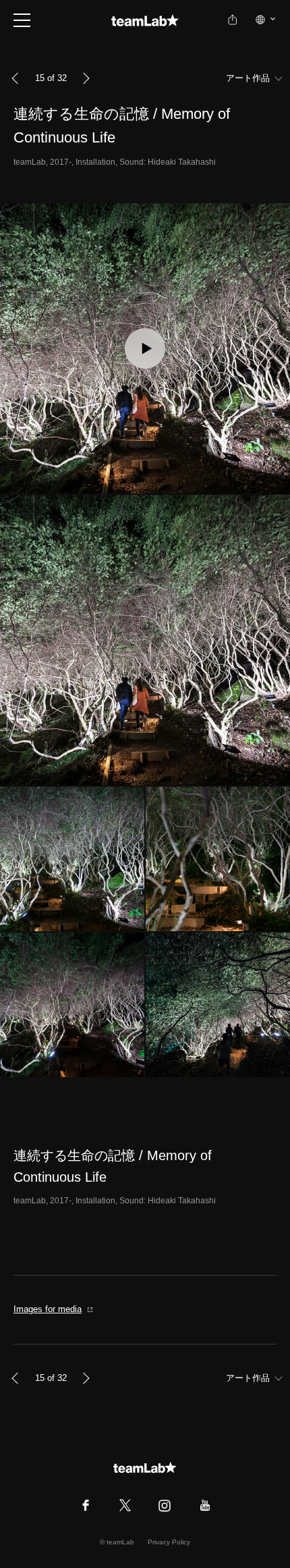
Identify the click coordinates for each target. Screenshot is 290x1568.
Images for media (47, 1309)
